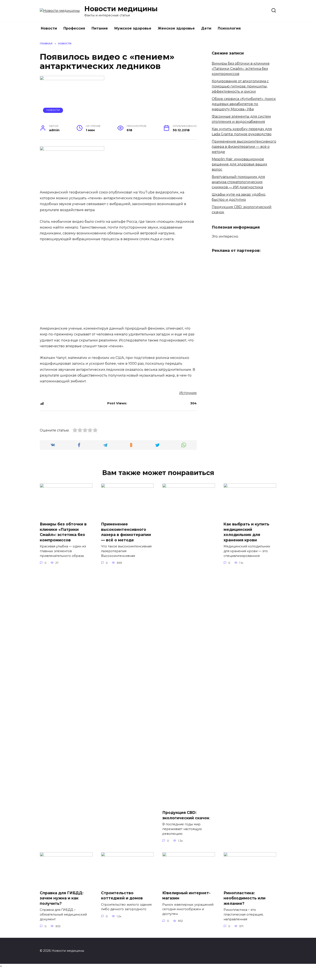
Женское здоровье (176, 28)
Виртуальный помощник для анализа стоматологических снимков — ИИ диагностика (238, 182)
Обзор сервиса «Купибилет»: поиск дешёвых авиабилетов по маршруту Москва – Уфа (244, 104)
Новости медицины (121, 9)
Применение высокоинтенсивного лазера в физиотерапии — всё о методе (244, 146)
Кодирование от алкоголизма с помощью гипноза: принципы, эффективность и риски (240, 86)
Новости (49, 28)
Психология (229, 28)
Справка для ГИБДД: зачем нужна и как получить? (61, 898)
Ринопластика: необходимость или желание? (244, 898)
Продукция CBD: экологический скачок (185, 815)
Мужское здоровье (132, 28)
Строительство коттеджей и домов (122, 895)
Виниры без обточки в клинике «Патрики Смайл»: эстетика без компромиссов (241, 68)
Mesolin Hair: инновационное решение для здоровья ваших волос (239, 164)
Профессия (74, 28)
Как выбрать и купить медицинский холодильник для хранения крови (246, 532)
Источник (188, 393)
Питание (100, 28)
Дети (206, 28)
